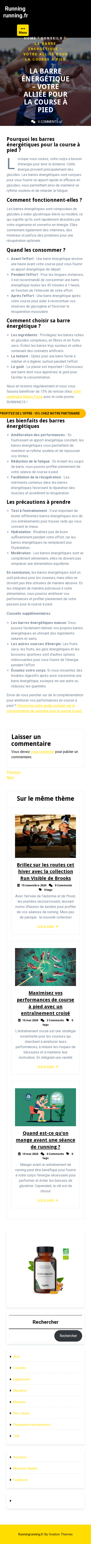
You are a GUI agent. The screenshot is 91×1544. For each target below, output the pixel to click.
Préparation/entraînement (32, 1425)
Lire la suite (45, 926)
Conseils (52, 38)
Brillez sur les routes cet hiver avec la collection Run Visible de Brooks (45, 871)
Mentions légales (25, 1468)
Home (30, 38)
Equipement (21, 1379)
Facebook (20, 1480)
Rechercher (46, 1322)
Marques (19, 1402)
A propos (20, 1457)
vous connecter (42, 752)
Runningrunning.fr (45, 1534)
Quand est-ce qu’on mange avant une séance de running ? (45, 1140)
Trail (16, 1436)
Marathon (20, 1391)
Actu (16, 1357)
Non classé (21, 1413)
